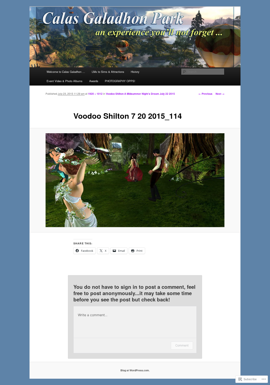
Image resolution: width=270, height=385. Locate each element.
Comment (182, 345)
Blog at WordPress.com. (135, 370)
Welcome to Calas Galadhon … (66, 72)
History (135, 72)
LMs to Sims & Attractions (108, 72)
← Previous (205, 94)
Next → (220, 94)
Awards (93, 81)
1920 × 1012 (95, 94)
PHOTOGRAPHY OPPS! (120, 81)
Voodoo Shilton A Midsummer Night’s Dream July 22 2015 (140, 94)
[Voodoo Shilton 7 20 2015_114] (135, 180)
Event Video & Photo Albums (64, 81)
